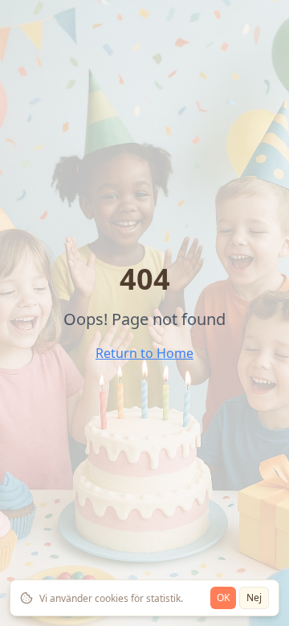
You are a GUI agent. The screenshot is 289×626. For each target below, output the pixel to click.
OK (223, 597)
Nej (254, 597)
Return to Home (144, 353)
